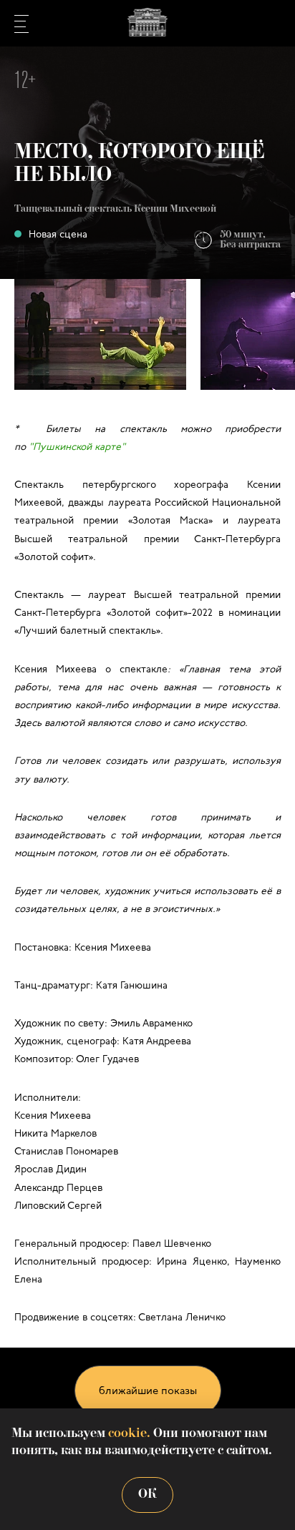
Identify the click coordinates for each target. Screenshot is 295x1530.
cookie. (129, 1434)
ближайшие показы (148, 1391)
